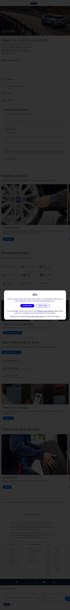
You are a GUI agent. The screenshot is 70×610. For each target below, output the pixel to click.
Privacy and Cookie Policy (35, 316)
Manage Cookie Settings (45, 311)
